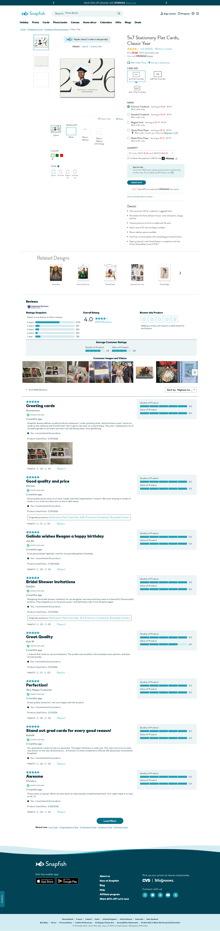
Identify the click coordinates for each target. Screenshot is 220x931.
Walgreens (168, 133)
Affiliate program (110, 894)
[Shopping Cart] (197, 14)
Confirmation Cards (88, 827)
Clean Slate (56, 284)
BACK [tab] (85, 46)
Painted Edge (164, 284)
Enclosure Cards (105, 827)
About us (105, 876)
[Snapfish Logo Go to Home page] (33, 14)
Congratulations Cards (68, 827)
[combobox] (87, 14)
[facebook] (146, 893)
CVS (176, 133)
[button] (98, 119)
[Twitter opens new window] (177, 893)
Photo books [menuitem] (60, 22)
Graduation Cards (35, 29)
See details (174, 189)
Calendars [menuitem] (106, 22)
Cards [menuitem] (46, 22)
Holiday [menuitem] (24, 22)
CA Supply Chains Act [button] (104, 922)
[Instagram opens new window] (154, 893)
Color (54, 151)
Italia (97, 919)
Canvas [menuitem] (75, 22)
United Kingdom (110, 919)
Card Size (132, 68)
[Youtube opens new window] (169, 893)
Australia (139, 919)
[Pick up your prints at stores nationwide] (146, 880)
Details (150, 56)
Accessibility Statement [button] (127, 922)
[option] (41, 42)
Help (102, 889)
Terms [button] (53, 922)
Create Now (136, 182)
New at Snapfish (109, 880)
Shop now (132, 2)
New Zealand (152, 919)
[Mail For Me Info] (172, 172)
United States (126, 919)
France (79, 919)
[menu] (119, 119)
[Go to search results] (119, 13)
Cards (22, 29)
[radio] (52, 155)
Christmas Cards (121, 827)
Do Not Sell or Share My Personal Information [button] (160, 922)
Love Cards (53, 827)
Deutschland (67, 919)
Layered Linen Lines (137, 284)
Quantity (132, 148)
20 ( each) (148, 153)
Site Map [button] (44, 922)
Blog (102, 885)
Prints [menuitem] (35, 22)
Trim (53, 166)
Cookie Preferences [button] (83, 922)
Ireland (88, 919)
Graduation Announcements (56, 29)
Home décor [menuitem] (90, 22)
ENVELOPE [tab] (96, 46)
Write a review (163, 48)
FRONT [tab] (76, 46)
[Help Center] (193, 14)
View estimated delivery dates (140, 196)
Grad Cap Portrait (83, 284)
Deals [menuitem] (138, 22)
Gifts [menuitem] (118, 22)
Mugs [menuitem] (128, 22)
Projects (185, 13)
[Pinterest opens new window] (161, 893)
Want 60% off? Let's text (114, 898)
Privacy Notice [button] (65, 922)
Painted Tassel (110, 284)
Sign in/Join (170, 13)
